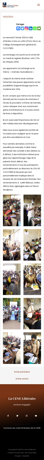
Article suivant (22, 378)
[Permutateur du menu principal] (39, 5)
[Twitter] (22, 28)
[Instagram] (26, 28)
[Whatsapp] (35, 28)
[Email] (39, 28)
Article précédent (22, 372)
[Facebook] (18, 28)
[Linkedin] (31, 28)
